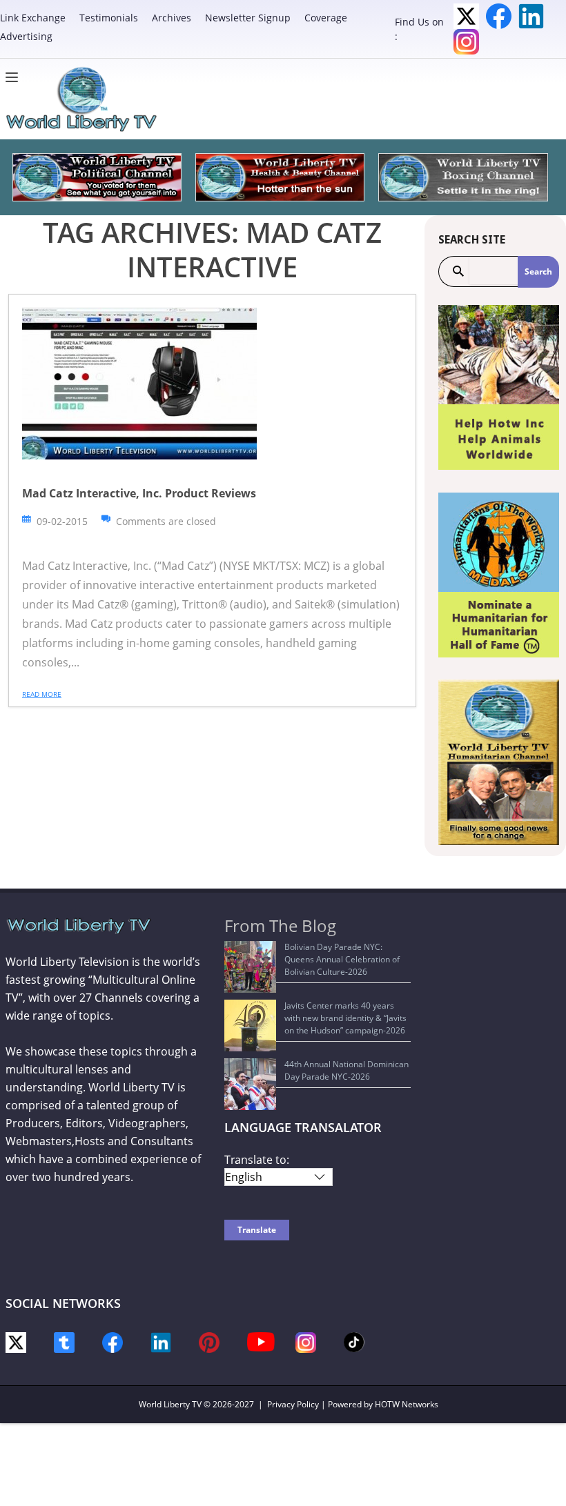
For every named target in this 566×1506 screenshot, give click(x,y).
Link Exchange (33, 17)
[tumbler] (64, 1341)
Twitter (466, 16)
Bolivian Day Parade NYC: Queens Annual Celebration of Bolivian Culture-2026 (342, 959)
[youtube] (261, 1341)
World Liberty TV (170, 1404)
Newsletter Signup (248, 17)
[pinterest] (209, 1341)
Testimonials (108, 17)
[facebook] (112, 1341)
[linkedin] (160, 1341)
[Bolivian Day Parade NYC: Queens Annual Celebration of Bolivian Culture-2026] (250, 967)
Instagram (466, 42)
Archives (171, 17)
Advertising (26, 36)
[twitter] (16, 1341)
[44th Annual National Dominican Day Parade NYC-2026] (250, 1084)
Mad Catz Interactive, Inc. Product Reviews (139, 493)
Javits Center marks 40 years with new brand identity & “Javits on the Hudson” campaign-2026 (345, 1018)
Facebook (498, 16)
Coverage (325, 17)
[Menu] (15, 77)
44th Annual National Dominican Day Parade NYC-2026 (346, 1070)
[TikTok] (354, 1341)
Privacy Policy (293, 1404)
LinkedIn (531, 16)
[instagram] (305, 1341)
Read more (41, 694)
